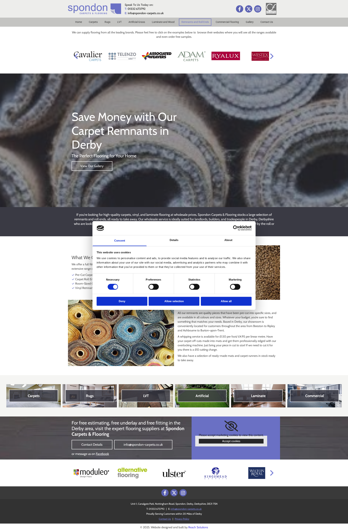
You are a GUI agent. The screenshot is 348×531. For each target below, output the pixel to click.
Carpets (93, 22)
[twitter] (248, 9)
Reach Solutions (198, 527)
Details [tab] (174, 240)
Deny (122, 301)
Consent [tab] (119, 240)
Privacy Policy (182, 518)
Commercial (314, 396)
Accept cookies (231, 441)
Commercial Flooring (227, 22)
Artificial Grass (137, 22)
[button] (92, 166)
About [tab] (228, 240)
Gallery (250, 22)
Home (78, 22)
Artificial (202, 396)
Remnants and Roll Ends (195, 22)
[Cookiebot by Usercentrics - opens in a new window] (236, 228)
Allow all (226, 301)
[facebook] (239, 9)
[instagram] (257, 9)
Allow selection (174, 301)
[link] (231, 426)
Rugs (107, 22)
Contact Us (266, 22)
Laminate (258, 396)
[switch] (153, 287)
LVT (119, 22)
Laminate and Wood (163, 22)
